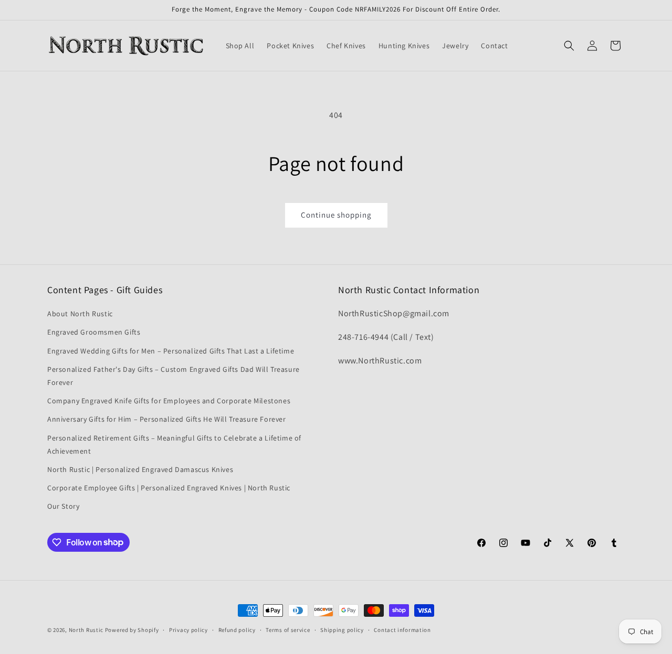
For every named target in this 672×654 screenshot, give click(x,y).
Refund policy (237, 629)
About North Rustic (80, 313)
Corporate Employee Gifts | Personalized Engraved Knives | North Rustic (168, 487)
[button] (569, 45)
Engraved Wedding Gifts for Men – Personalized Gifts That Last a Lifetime (170, 351)
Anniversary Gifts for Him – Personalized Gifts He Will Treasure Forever (166, 419)
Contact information (402, 629)
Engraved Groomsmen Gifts (93, 332)
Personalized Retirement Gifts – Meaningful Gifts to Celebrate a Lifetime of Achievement (174, 444)
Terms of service (288, 629)
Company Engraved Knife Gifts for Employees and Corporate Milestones (168, 400)
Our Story (63, 506)
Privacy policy (188, 629)
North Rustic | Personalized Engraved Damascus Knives (140, 469)
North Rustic (86, 630)
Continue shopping (336, 215)
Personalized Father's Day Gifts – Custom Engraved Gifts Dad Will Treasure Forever (173, 375)
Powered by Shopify (132, 630)
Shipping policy (342, 629)
